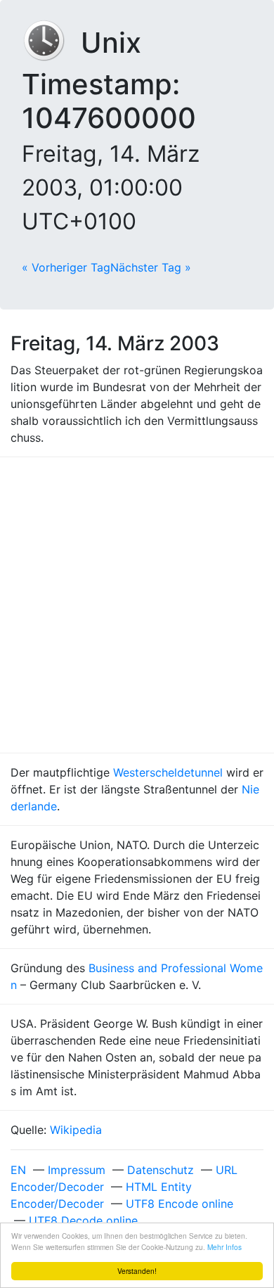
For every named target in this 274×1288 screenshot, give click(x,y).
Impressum (76, 1170)
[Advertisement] (137, 605)
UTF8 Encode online (179, 1204)
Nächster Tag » (150, 267)
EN (18, 1170)
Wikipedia (76, 1130)
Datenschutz (160, 1170)
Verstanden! (137, 1270)
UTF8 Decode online (83, 1220)
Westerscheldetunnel (168, 772)
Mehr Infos (224, 1247)
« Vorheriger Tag (66, 267)
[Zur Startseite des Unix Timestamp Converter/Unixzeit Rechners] (51, 42)
